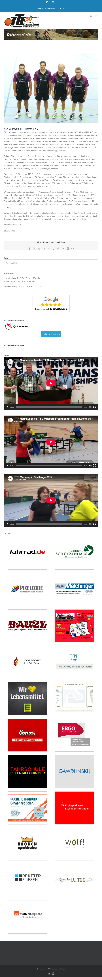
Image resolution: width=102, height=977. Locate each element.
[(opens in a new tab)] (27, 538)
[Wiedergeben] (7, 407)
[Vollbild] (94, 407)
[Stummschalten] (90, 407)
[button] (51, 303)
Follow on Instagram (51, 334)
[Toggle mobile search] (91, 16)
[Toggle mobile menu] (96, 16)
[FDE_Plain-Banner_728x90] (51, 34)
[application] (51, 383)
